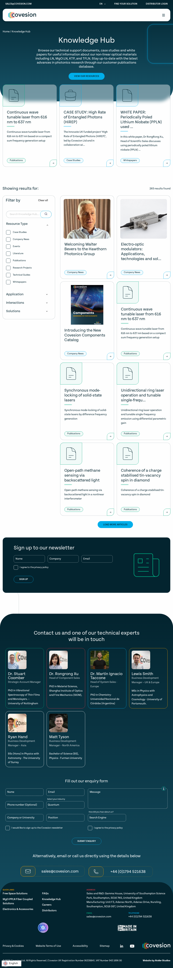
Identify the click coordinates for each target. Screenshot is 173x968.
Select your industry (56, 799)
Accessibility (80, 946)
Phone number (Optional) (22, 805)
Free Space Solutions (15, 893)
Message (95, 792)
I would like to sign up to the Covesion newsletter (37, 828)
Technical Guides (21, 275)
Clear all (43, 200)
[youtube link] (132, 947)
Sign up (23, 579)
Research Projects (22, 267)
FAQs (45, 893)
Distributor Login (157, 4)
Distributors (49, 910)
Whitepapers (19, 282)
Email (86, 559)
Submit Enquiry (86, 841)
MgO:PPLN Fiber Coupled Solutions (18, 901)
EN (101, 4)
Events (16, 246)
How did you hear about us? (101, 812)
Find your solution (125, 4)
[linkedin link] (121, 947)
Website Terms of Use (48, 946)
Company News (21, 239)
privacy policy (41, 567)
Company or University (20, 817)
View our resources (86, 76)
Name (19, 559)
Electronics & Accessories (18, 909)
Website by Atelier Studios (156, 960)
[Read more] (53, 163)
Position (53, 817)
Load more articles (115, 524)
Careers (47, 904)
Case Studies (20, 232)
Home (6, 31)
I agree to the (34, 567)
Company (55, 559)
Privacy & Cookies (13, 946)
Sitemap (104, 946)
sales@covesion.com (18, 4)
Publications (19, 260)
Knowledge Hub (51, 899)
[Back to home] (22, 15)
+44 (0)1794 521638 (140, 916)
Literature (18, 253)
